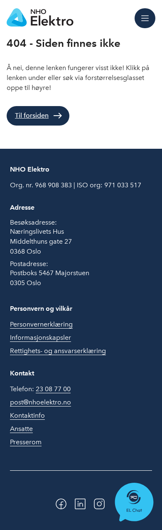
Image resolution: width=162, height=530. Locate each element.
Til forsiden (32, 115)
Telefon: (40, 389)
